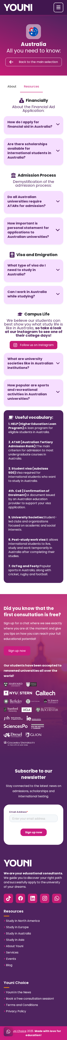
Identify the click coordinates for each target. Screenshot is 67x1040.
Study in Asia (14, 940)
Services (11, 952)
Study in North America (22, 921)
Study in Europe (16, 927)
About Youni (13, 946)
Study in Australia (17, 933)
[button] (58, 7)
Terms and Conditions (21, 1005)
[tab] (12, 86)
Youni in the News (17, 992)
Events (10, 959)
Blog (8, 965)
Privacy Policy (15, 1011)
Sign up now (17, 651)
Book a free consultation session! (29, 998)
